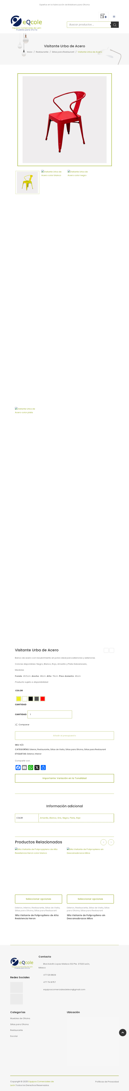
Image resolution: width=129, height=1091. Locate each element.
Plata (72, 817)
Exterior (33, 749)
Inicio (29, 52)
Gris (59, 817)
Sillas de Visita (57, 749)
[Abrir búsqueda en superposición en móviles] (93, 25)
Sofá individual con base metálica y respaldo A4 (111, 651)
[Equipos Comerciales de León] (26, 22)
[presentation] (104, 842)
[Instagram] (16, 999)
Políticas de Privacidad (107, 1081)
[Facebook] (16, 987)
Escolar (14, 1036)
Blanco (52, 817)
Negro (65, 817)
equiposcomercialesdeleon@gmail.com (64, 989)
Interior (38, 753)
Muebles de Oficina (20, 1018)
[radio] (18, 698)
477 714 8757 (49, 982)
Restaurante (42, 52)
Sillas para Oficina (74, 749)
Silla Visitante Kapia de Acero (106, 651)
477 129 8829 (49, 974)
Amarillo (44, 817)
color (19, 690)
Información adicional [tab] (64, 806)
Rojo (78, 817)
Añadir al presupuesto (64, 735)
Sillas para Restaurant (63, 52)
